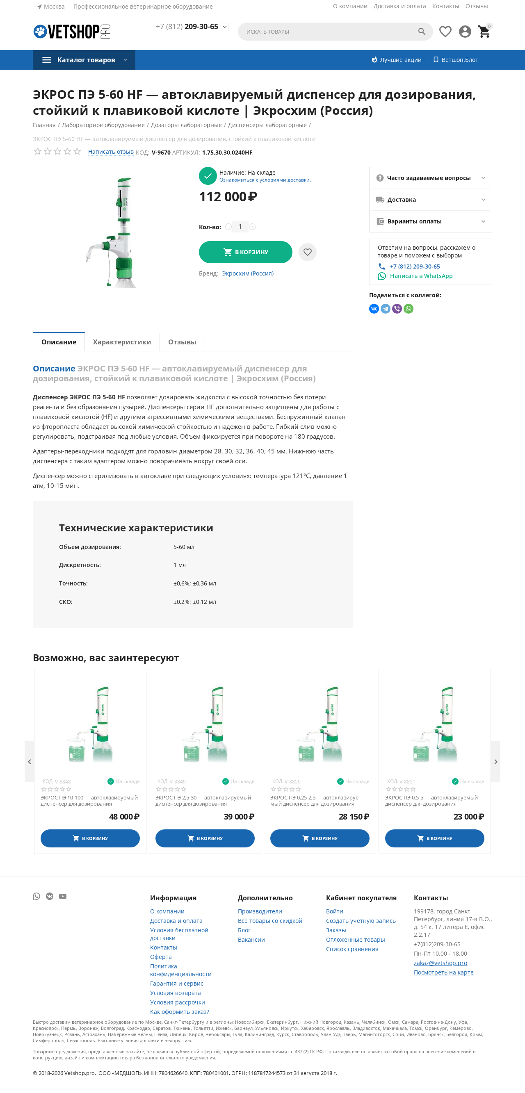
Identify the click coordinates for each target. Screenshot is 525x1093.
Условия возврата (175, 993)
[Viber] (397, 309)
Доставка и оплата (400, 6)
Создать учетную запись (361, 920)
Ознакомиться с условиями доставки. (265, 179)
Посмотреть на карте (444, 972)
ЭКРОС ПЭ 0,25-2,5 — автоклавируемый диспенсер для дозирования (315, 801)
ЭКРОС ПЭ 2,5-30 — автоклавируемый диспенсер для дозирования (203, 801)
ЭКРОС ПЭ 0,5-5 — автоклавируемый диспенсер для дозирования (431, 801)
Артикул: (186, 152)
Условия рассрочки (177, 1002)
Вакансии (251, 939)
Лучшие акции (401, 60)
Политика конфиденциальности (181, 970)
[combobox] (335, 32)
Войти (334, 911)
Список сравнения (352, 949)
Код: (143, 152)
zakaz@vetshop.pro (440, 963)
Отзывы (477, 6)
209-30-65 (187, 26)
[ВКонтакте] (374, 309)
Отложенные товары (355, 939)
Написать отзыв (111, 151)
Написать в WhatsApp (421, 276)
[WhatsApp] (408, 309)
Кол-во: (210, 227)
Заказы (336, 930)
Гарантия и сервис (176, 983)
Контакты (445, 6)
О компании (350, 6)
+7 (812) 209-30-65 (415, 266)
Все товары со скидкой (270, 920)
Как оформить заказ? (179, 1012)
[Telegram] (385, 309)
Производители (260, 911)
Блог (244, 930)
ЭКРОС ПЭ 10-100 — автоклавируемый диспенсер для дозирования (89, 801)
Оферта (161, 957)
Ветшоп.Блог (460, 60)
